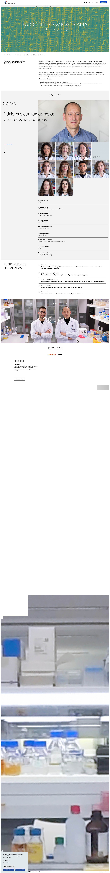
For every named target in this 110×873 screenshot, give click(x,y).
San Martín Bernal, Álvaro (80, 175)
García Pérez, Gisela (96, 157)
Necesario (7, 860)
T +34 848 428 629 (38, 871)
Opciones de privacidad (2, 851)
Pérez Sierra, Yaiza (42, 193)
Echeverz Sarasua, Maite (62, 157)
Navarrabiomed (72, 6)
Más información (7, 857)
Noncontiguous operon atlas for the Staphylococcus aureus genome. (61, 287)
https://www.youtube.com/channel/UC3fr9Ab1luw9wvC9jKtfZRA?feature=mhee (84, 2)
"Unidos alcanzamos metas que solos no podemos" (29, 116)
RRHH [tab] (60, 354)
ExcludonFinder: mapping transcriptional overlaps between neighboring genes (64, 275)
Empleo (64, 6)
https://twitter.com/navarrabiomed (82, 2)
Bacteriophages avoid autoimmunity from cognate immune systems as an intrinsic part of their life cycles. (73, 281)
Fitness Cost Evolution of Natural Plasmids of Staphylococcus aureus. (62, 293)
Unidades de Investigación (22, 54)
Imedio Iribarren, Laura (61, 175)
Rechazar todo (19, 870)
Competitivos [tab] (52, 354)
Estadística (7, 863)
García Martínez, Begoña (79, 157)
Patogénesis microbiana (39, 54)
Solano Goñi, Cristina (96, 175)
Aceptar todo (9, 870)
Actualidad (57, 6)
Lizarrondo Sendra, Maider (62, 193)
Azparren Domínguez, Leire (44, 157)
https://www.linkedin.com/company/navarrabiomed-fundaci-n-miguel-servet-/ (86, 2)
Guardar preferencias (9, 866)
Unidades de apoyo (47, 6)
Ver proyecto (19, 379)
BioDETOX (19, 361)
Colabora (103, 2)
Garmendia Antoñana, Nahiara (44, 175)
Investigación (36, 6)
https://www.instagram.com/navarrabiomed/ (89, 2)
